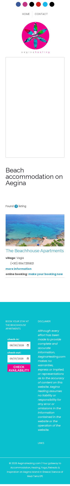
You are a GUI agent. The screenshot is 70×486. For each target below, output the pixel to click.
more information (19, 269)
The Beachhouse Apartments (35, 250)
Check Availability (19, 368)
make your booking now (45, 274)
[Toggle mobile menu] (62, 23)
